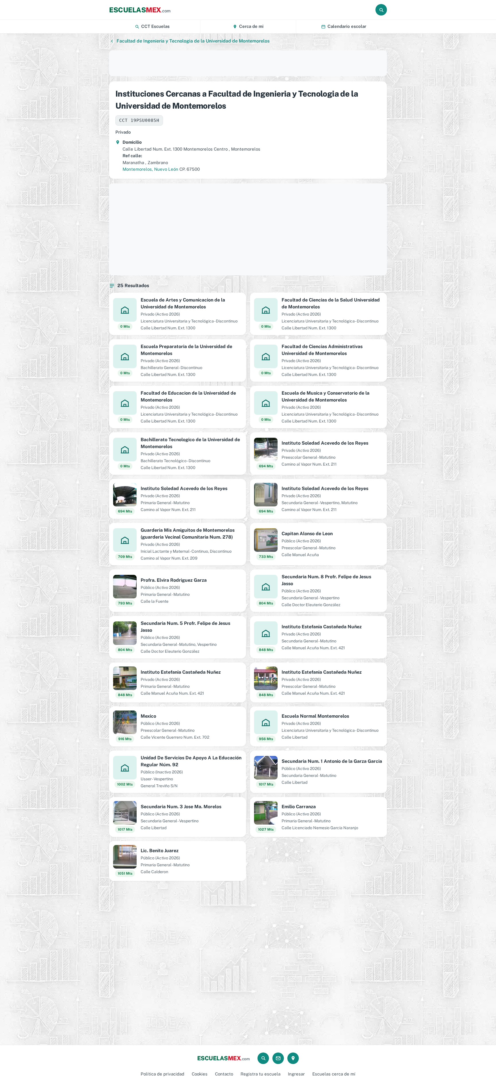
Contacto (224, 1073)
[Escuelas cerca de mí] (293, 1058)
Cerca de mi (251, 26)
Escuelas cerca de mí (333, 1073)
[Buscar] (381, 10)
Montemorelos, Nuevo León (150, 169)
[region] (248, 63)
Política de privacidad (162, 1073)
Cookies (200, 1073)
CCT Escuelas (155, 26)
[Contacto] (278, 1058)
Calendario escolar (347, 26)
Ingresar (296, 1073)
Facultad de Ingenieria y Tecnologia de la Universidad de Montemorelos (193, 41)
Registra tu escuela (260, 1073)
